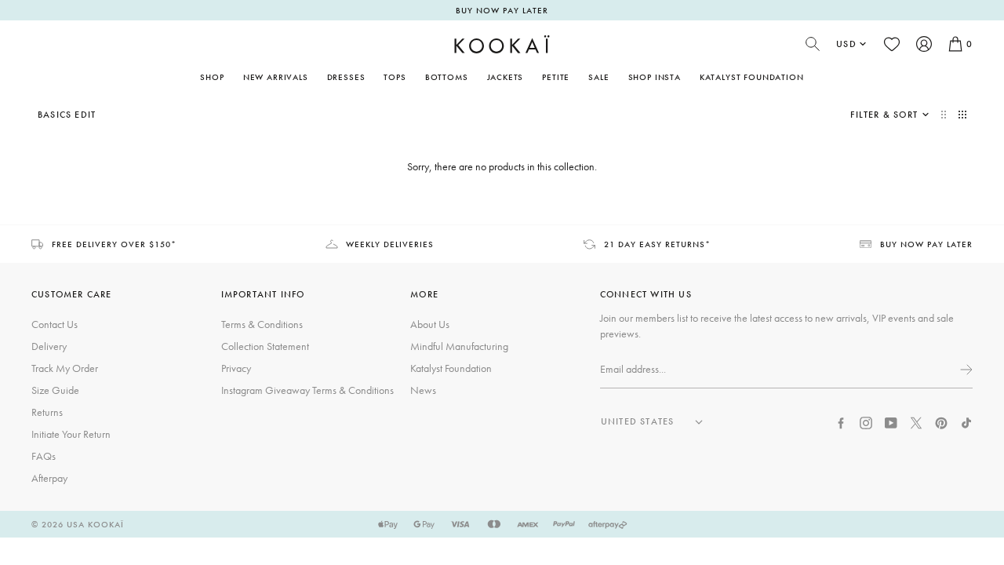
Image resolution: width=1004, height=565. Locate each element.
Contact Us (54, 324)
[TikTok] (966, 421)
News (423, 390)
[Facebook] (841, 421)
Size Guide (55, 390)
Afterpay (49, 478)
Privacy (236, 368)
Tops (395, 76)
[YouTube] (891, 421)
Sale (598, 76)
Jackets (505, 76)
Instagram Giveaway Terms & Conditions (307, 390)
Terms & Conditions (262, 324)
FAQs (43, 456)
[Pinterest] (941, 421)
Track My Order (64, 368)
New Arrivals (275, 76)
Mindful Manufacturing (459, 346)
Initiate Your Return (71, 434)
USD (846, 44)
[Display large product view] (945, 114)
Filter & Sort (884, 114)
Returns (47, 412)
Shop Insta (654, 76)
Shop (212, 76)
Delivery (49, 346)
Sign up (965, 369)
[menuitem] (276, 77)
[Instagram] (866, 421)
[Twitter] (916, 421)
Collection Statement (265, 346)
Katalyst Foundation (752, 76)
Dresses (346, 76)
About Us (429, 324)
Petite (555, 76)
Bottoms (446, 76)
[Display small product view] (962, 114)
